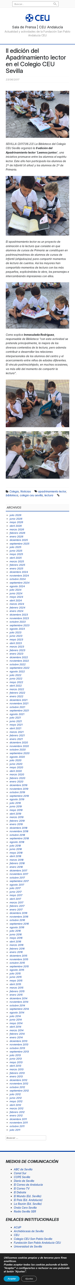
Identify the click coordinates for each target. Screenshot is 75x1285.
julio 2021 (15, 717)
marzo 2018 (16, 859)
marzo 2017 (16, 902)
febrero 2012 (17, 1112)
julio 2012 (15, 1094)
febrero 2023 (17, 650)
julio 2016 (15, 930)
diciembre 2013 (18, 1041)
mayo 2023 (16, 639)
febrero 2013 (17, 1072)
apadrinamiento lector (52, 491)
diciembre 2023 (19, 614)
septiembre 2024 (19, 582)
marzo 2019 (16, 817)
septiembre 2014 (19, 1008)
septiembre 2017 (19, 881)
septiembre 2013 (19, 1051)
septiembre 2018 (19, 838)
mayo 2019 (16, 809)
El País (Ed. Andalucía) (28, 1200)
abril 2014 (15, 1026)
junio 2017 (16, 891)
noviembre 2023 (19, 618)
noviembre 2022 (19, 660)
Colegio (14, 491)
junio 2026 (16, 518)
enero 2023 (16, 653)
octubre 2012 (17, 1087)
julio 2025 (15, 547)
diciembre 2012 (18, 1080)
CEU (16, 1235)
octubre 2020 (18, 749)
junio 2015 (16, 976)
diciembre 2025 (19, 539)
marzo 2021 (16, 731)
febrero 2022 (17, 692)
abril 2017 (15, 898)
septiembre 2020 (19, 753)
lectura (48, 495)
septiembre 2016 (19, 923)
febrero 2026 (17, 532)
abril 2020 (16, 770)
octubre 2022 (18, 664)
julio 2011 (15, 1129)
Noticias (25, 491)
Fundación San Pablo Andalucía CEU (37, 1242)
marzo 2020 (17, 774)
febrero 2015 (17, 991)
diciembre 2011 (18, 1119)
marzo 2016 (16, 944)
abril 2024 (16, 600)
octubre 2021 (17, 707)
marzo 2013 (16, 1069)
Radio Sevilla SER (25, 1211)
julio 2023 (15, 632)
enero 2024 (16, 610)
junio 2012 (16, 1097)
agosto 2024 (17, 586)
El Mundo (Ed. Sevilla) (27, 1196)
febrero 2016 (17, 948)
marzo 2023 (17, 646)
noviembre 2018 (19, 831)
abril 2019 (15, 813)
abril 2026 (16, 525)
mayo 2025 (16, 554)
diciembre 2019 (18, 785)
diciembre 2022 (19, 657)
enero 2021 (16, 738)
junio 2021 (16, 721)
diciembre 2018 (18, 827)
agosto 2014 (17, 1012)
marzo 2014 (16, 1030)
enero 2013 (16, 1076)
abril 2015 (15, 984)
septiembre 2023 (19, 625)
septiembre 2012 (19, 1090)
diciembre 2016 (18, 912)
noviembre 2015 (19, 959)
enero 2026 (16, 536)
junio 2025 (16, 550)
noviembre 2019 (19, 788)
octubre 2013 (17, 1048)
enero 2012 (16, 1115)
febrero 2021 (17, 735)
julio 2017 (15, 888)
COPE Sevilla (22, 1177)
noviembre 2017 (19, 873)
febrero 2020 (17, 778)
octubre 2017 (17, 877)
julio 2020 (15, 760)
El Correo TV (22, 1188)
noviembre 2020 (19, 746)
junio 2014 (16, 1019)
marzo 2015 (16, 987)
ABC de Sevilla (23, 1169)
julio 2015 (15, 973)
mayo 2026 (16, 522)
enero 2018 (16, 866)
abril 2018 (15, 856)
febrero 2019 (17, 820)
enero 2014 (16, 1037)
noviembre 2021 (19, 703)
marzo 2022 (17, 689)
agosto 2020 (17, 756)
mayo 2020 (16, 767)
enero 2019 (16, 824)
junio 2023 (16, 635)
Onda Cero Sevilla (25, 1207)
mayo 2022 (16, 682)
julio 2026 (15, 515)
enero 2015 (16, 994)
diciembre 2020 (19, 742)
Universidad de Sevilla (28, 1246)
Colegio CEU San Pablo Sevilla (33, 1238)
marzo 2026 (17, 529)
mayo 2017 (16, 895)
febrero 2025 (17, 564)
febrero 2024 (17, 607)
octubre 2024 (18, 578)
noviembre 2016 (19, 916)
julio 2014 (15, 1016)
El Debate (20, 1192)
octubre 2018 (17, 834)
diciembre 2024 (19, 571)
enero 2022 (16, 696)
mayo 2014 (16, 1023)
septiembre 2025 (19, 543)
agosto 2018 (17, 841)
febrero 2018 (17, 863)
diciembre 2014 (18, 998)
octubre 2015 (17, 962)
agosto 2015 (17, 969)
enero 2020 (16, 781)
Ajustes (29, 1278)
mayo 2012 (16, 1101)
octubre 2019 (17, 792)
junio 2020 (16, 763)
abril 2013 (15, 1065)
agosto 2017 (17, 884)
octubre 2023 (18, 621)
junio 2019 (16, 806)
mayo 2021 (16, 724)
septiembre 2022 (19, 667)
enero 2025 (16, 568)
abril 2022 (16, 685)
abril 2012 (15, 1104)
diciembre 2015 (18, 955)
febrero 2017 (17, 905)
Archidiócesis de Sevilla (29, 1231)
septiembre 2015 (19, 966)
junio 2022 (16, 678)
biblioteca (12, 495)
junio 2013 (16, 1058)
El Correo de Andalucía (28, 1184)
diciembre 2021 (18, 699)
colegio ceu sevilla (31, 495)
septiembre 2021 (19, 710)
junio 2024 (16, 593)
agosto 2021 (17, 714)
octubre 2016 (17, 920)
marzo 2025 (17, 561)
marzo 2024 (17, 603)
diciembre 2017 (18, 870)
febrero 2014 (17, 1033)
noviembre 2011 (19, 1122)
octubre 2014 (17, 1005)
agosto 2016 (17, 927)
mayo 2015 (16, 980)
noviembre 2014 (19, 1001)
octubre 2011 (17, 1126)
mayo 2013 (16, 1062)
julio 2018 (15, 845)
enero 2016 (16, 952)
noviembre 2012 (19, 1083)
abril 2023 (16, 643)
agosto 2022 (17, 671)
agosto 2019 (17, 799)
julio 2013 (15, 1055)
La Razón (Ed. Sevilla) (28, 1203)
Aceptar (12, 1278)
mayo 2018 (16, 852)
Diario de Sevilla (24, 1180)
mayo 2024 (16, 596)
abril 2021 (15, 728)
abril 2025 (16, 557)
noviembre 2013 (19, 1044)
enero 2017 (16, 909)
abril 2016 (15, 941)
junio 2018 (16, 849)
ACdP (17, 1227)
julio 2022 (15, 675)
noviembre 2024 (19, 575)
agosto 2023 (17, 628)
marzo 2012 (16, 1108)
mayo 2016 (16, 937)
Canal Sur (20, 1173)
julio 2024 (15, 589)
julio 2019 (15, 802)
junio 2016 (16, 934)
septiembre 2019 (19, 795)
